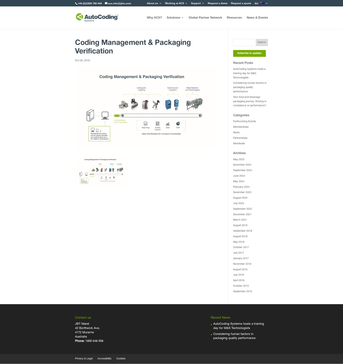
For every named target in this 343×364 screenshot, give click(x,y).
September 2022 (242, 209)
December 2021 (242, 214)
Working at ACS (174, 3)
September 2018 (242, 231)
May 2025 (238, 159)
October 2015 (241, 286)
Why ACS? (154, 17)
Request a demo (218, 3)
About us (152, 3)
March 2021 (240, 220)
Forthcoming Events (244, 121)
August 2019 (240, 225)
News (236, 132)
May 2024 (238, 181)
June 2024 (239, 176)
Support (196, 3)
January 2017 (241, 258)
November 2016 (242, 264)
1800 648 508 (93, 341)
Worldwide (239, 144)
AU (257, 3)
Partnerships (240, 138)
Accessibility (104, 359)
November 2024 (242, 165)
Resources (234, 17)
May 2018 (238, 242)
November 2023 (242, 192)
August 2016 (240, 269)
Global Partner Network (205, 17)
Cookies (120, 359)
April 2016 (239, 280)
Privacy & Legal (84, 359)
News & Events (257, 17)
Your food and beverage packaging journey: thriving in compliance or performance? (249, 101)
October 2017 (241, 247)
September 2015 (242, 291)
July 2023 (238, 203)
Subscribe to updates (249, 53)
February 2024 (241, 187)
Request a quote (241, 3)
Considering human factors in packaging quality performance (250, 87)
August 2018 (240, 236)
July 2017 (238, 253)
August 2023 (240, 198)
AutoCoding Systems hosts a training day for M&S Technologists (249, 73)
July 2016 (238, 275)
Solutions (173, 17)
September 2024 (242, 170)
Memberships (240, 127)
